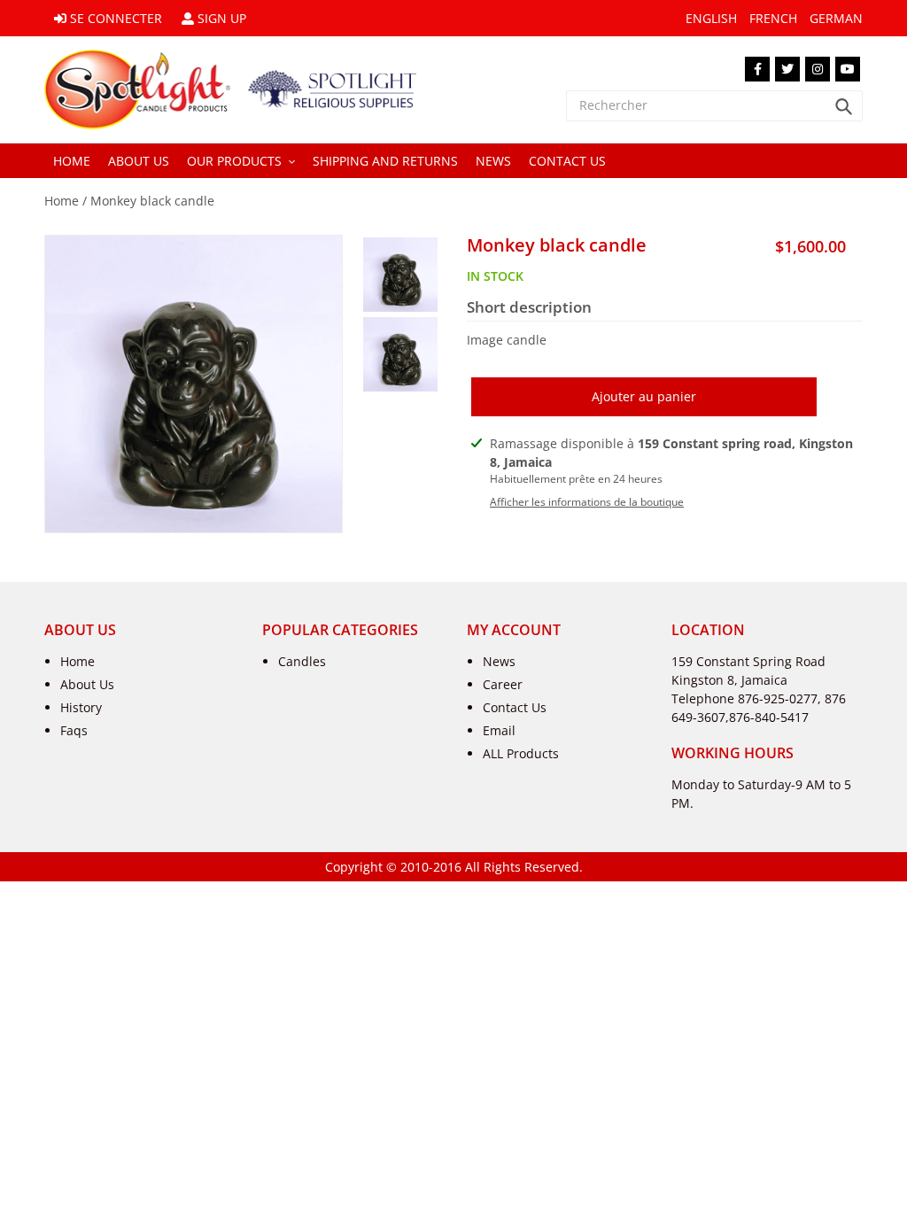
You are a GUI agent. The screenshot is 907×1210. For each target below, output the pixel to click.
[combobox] (714, 105)
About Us (87, 684)
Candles (302, 661)
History (81, 707)
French (773, 18)
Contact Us (515, 707)
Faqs (74, 730)
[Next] (205, 514)
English (711, 18)
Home (61, 200)
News (499, 661)
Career (503, 684)
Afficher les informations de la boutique (587, 501)
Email (499, 730)
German (836, 18)
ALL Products (521, 753)
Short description (529, 307)
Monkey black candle (152, 200)
